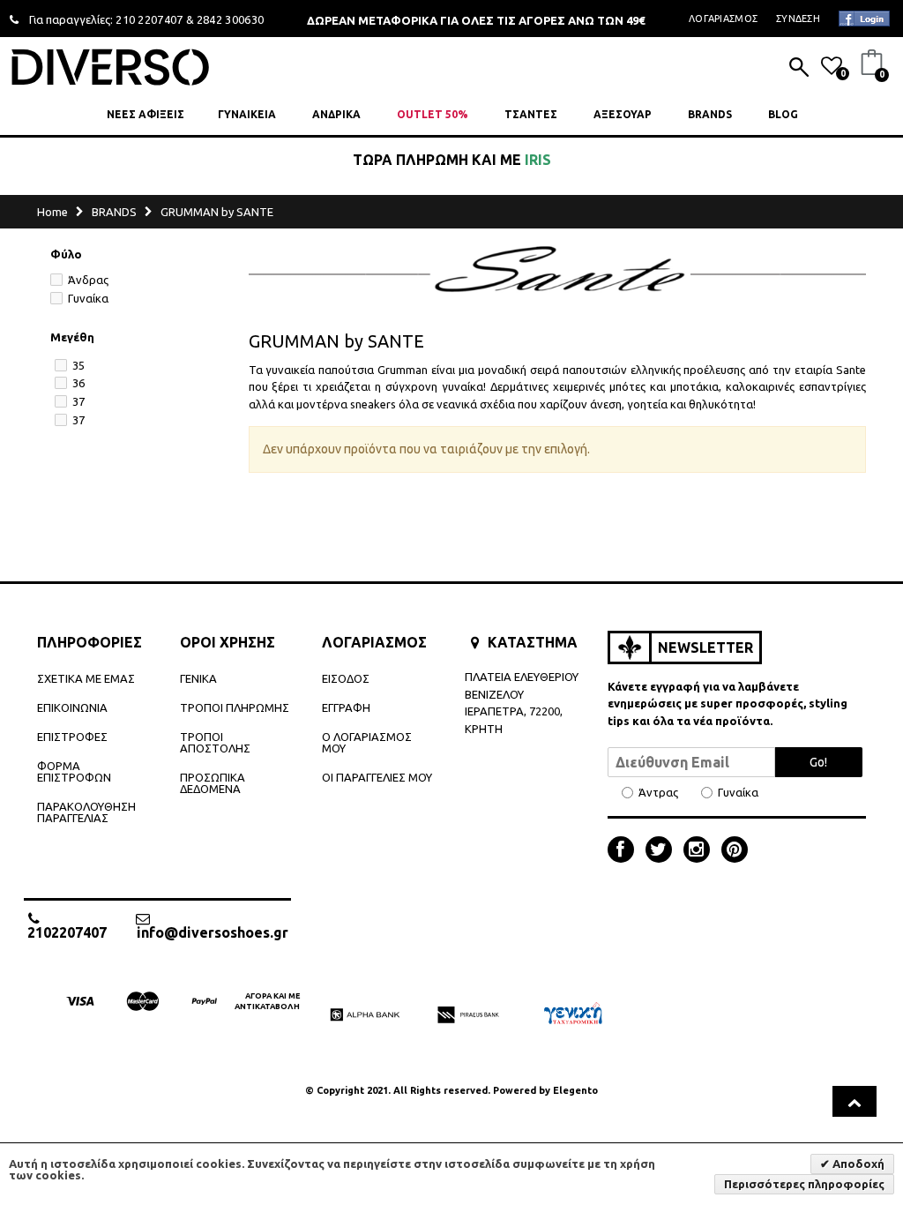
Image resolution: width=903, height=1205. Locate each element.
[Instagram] (701, 851)
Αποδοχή (857, 1163)
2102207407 (67, 931)
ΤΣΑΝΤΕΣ (530, 114)
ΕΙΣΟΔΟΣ (345, 678)
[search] (799, 68)
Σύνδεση (798, 18)
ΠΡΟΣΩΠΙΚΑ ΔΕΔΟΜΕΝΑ (212, 783)
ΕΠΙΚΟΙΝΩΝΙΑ (72, 707)
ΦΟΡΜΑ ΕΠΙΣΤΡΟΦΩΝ (74, 771)
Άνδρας (88, 279)
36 (78, 383)
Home (52, 212)
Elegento (575, 1090)
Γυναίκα (88, 298)
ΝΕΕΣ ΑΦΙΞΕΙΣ (145, 114)
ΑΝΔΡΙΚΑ (336, 114)
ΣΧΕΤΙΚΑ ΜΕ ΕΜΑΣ (86, 678)
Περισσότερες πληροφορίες (804, 1184)
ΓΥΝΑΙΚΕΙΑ (247, 114)
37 (78, 401)
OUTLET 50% (432, 114)
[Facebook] (625, 851)
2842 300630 (231, 19)
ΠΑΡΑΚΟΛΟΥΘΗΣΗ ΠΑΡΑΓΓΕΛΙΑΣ (86, 812)
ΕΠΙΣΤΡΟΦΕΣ (72, 736)
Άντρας (658, 792)
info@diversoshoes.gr (212, 931)
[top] (854, 1101)
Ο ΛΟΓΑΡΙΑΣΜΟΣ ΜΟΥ (367, 742)
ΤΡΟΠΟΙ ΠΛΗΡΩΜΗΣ (234, 707)
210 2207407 (149, 19)
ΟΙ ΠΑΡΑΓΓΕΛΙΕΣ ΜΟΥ (377, 777)
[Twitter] (663, 851)
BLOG (783, 114)
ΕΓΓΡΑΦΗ (346, 707)
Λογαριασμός (723, 18)
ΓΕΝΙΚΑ (198, 678)
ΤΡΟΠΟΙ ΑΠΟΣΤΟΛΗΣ (215, 742)
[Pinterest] (734, 851)
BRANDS (710, 114)
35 (78, 365)
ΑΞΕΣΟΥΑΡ (622, 114)
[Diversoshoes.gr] (110, 66)
